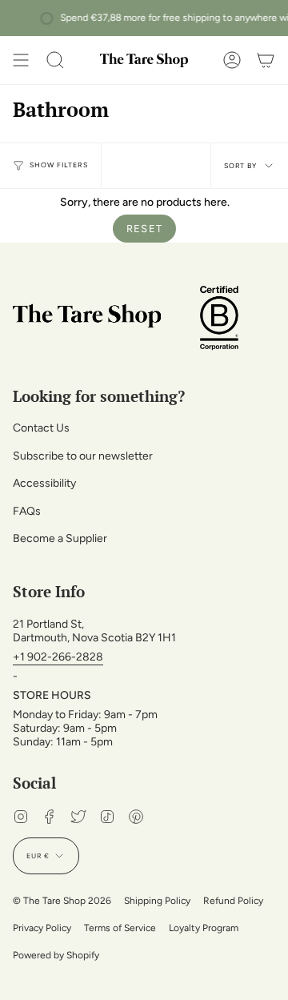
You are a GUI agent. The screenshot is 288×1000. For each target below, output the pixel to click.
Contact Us (41, 428)
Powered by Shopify (56, 955)
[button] (55, 60)
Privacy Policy (42, 928)
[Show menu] (21, 60)
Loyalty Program (203, 928)
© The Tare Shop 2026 (62, 900)
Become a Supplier (60, 538)
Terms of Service (120, 928)
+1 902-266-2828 (58, 657)
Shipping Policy (157, 900)
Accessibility (44, 483)
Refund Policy (233, 900)
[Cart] (265, 60)
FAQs (27, 511)
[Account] (232, 60)
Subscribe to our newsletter (83, 456)
